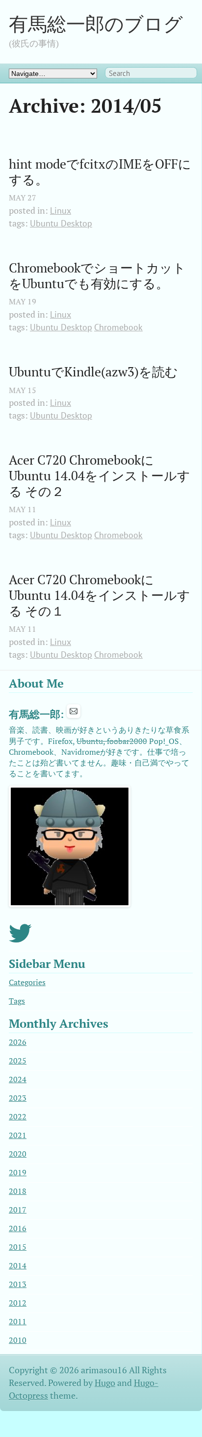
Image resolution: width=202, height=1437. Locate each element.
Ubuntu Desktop (61, 223)
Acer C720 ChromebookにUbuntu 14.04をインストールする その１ (99, 595)
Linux (60, 210)
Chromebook (118, 327)
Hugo (105, 1382)
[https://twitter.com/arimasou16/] (20, 939)
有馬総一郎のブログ (96, 23)
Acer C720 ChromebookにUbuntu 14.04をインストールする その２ (99, 475)
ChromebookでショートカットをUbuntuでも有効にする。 (97, 275)
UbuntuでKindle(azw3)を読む (93, 372)
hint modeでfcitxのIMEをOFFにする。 (100, 171)
